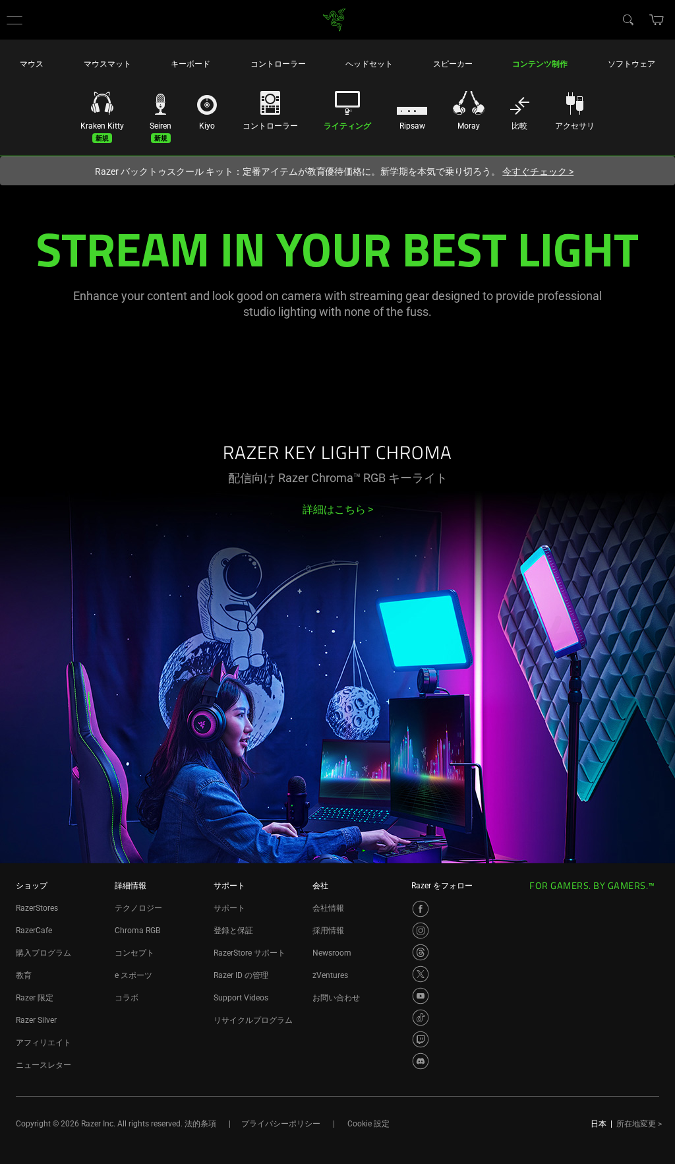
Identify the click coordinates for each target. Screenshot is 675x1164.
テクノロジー (138, 908)
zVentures (330, 975)
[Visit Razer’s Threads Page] (420, 952)
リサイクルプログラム (253, 1020)
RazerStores (37, 908)
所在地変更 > (639, 1123)
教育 (24, 975)
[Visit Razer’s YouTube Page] (420, 996)
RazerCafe (34, 930)
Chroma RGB (137, 930)
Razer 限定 (34, 997)
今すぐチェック (537, 171)
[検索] (627, 19)
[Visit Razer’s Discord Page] (420, 1061)
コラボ (126, 997)
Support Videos (241, 997)
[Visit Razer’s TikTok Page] (420, 1017)
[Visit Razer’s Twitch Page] (420, 1039)
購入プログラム (43, 953)
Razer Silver (36, 1020)
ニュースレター (43, 1065)
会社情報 (328, 908)
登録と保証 (233, 930)
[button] (14, 20)
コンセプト (134, 953)
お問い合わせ (336, 997)
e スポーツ (133, 975)
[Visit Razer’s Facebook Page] (420, 909)
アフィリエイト (43, 1042)
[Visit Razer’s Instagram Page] (420, 930)
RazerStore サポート (249, 953)
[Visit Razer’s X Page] (420, 974)
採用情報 (328, 930)
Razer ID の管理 (241, 975)
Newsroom (331, 953)
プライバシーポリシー (280, 1123)
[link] (334, 19)
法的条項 (200, 1123)
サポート (229, 908)
